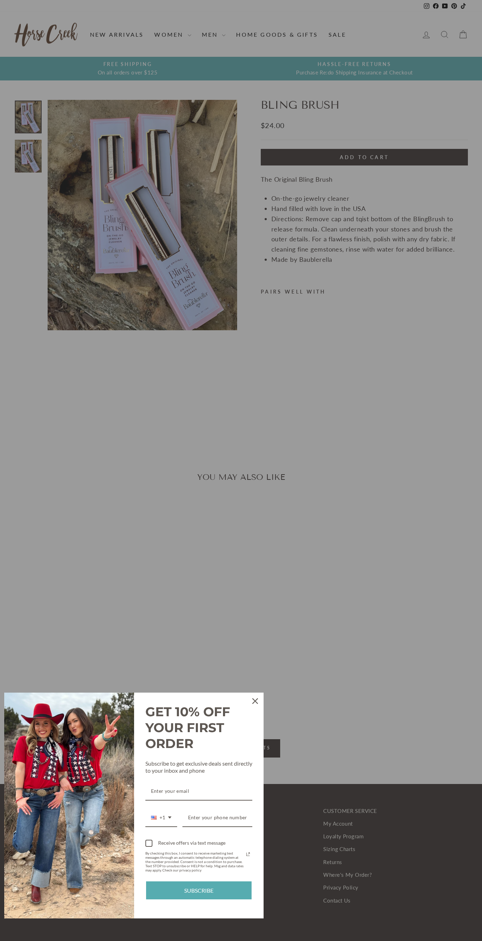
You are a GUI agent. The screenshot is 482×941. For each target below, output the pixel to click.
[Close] (255, 701)
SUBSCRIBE (198, 890)
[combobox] (161, 818)
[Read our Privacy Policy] (248, 854)
